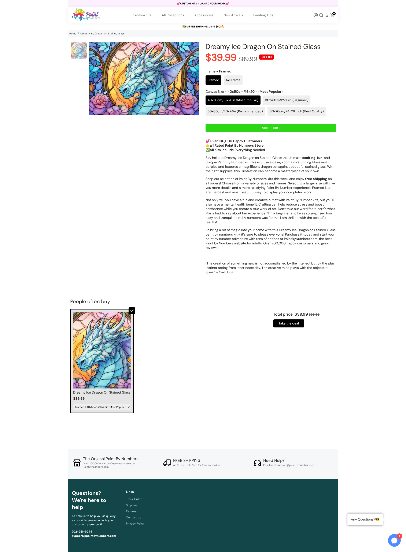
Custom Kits (142, 15)
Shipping (131, 505)
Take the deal (288, 323)
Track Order (134, 499)
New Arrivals (233, 15)
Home (72, 33)
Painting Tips (263, 15)
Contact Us (133, 517)
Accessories (203, 15)
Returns (131, 511)
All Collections (173, 15)
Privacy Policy (135, 523)
